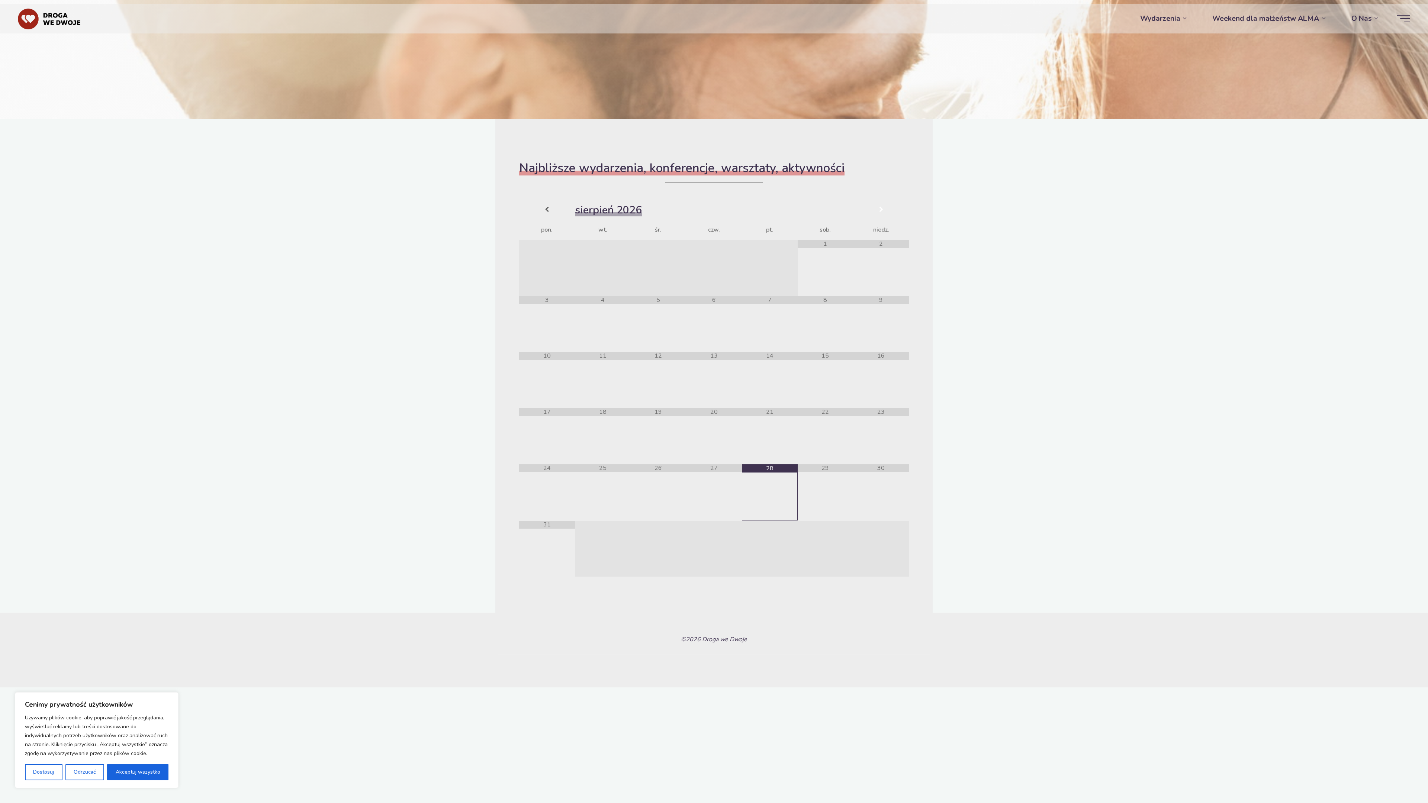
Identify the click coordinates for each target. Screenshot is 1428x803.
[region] (96, 740)
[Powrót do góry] (1399, 774)
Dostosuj (43, 771)
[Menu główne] (1403, 18)
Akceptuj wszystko (138, 771)
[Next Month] (881, 210)
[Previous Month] (547, 210)
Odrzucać (85, 771)
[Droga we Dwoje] (49, 18)
